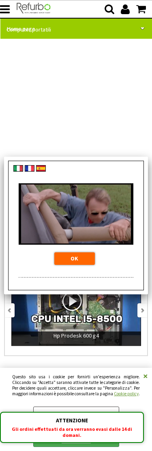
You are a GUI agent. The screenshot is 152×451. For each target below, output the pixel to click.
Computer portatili (28, 29)
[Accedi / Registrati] (126, 9)
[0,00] (142, 9)
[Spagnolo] (41, 169)
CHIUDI (145, 376)
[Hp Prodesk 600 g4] (76, 351)
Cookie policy (126, 393)
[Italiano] (18, 169)
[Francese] (29, 169)
